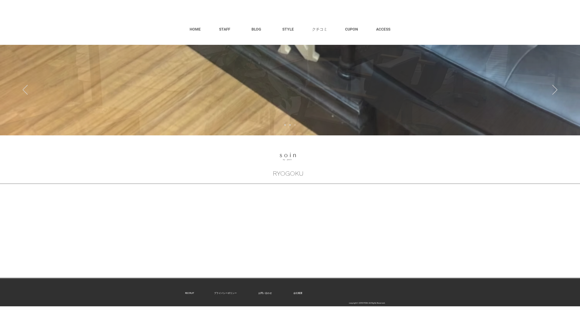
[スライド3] (295, 125)
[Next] (554, 90)
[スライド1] (285, 125)
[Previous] (25, 90)
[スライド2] (290, 125)
